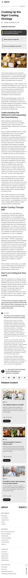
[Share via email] (24, 377)
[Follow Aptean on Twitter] (22, 507)
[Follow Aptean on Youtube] (26, 507)
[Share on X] (14, 377)
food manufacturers (8, 83)
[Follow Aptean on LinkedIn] (24, 507)
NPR (9, 142)
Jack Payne (11, 369)
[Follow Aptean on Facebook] (19, 507)
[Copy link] (3, 377)
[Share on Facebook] (9, 377)
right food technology (11, 98)
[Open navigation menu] (2, 2)
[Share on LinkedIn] (19, 377)
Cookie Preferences (5, 564)
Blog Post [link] (22, 6)
